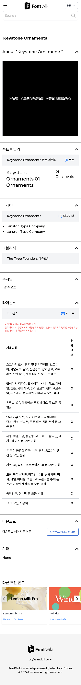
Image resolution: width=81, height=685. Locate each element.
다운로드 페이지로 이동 (62, 532)
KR (69, 5)
